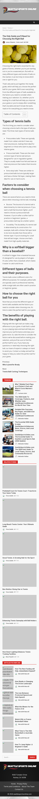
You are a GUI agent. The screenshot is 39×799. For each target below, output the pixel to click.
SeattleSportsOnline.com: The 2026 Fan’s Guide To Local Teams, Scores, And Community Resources (8, 451)
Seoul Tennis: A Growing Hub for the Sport (19, 543)
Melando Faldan (23, 418)
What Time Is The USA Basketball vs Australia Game (8, 734)
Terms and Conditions (12, 786)
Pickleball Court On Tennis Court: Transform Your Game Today (19, 476)
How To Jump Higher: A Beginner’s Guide (8, 747)
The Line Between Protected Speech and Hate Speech (8, 696)
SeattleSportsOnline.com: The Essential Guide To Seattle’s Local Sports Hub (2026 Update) (8, 439)
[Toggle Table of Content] (23, 114)
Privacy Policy (22, 784)
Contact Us (19, 789)
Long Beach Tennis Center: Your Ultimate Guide (19, 510)
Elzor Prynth (10, 657)
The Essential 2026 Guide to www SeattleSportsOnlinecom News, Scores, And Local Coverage (8, 426)
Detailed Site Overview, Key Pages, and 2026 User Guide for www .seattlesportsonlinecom (8, 414)
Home (13, 784)
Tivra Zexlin (9, 496)
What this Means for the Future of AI (8, 709)
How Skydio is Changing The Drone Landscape (8, 684)
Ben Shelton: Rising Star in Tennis (19, 575)
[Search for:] (15, 757)
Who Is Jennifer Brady (11, 363)
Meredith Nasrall (23, 674)
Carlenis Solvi (22, 393)
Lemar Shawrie (10, 42)
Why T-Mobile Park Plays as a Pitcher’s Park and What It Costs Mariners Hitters (8, 388)
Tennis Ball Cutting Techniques (15, 370)
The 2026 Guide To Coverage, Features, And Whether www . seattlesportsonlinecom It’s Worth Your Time (8, 401)
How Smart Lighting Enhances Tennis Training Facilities (19, 637)
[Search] (34, 22)
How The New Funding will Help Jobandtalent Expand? (8, 671)
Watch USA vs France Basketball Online (8, 722)
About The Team (28, 786)
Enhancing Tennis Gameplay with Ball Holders (19, 606)
